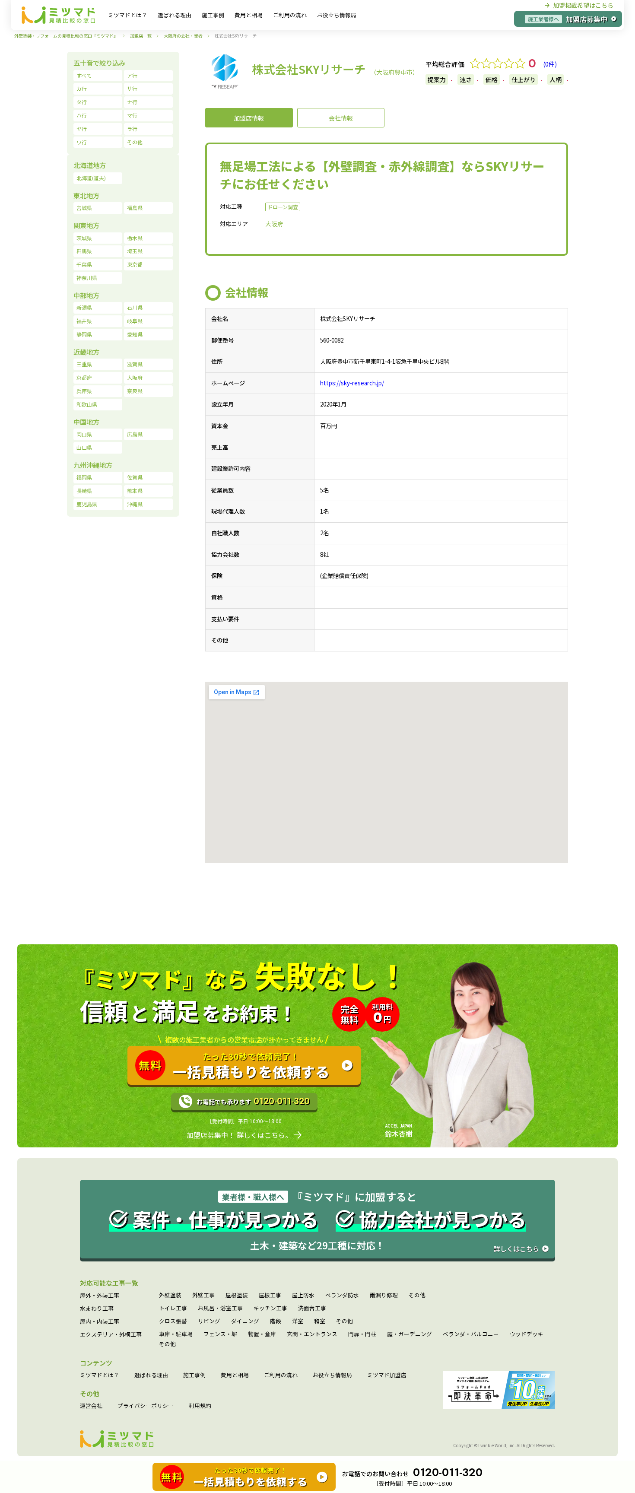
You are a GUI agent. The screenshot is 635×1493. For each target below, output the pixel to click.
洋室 (297, 1321)
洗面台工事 (312, 1308)
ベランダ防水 (342, 1295)
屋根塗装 (236, 1295)
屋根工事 (270, 1295)
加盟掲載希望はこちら (583, 5)
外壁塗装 (170, 1295)
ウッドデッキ (526, 1334)
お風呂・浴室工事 (220, 1308)
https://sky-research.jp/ (352, 383)
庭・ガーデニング (409, 1334)
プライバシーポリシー (145, 1406)
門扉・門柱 (362, 1334)
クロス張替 (173, 1321)
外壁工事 (203, 1295)
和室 (319, 1321)
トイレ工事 (173, 1308)
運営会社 (91, 1406)
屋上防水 (303, 1295)
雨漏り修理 (384, 1295)
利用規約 (200, 1406)
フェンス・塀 (220, 1334)
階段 (275, 1321)
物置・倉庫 (262, 1334)
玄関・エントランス (312, 1334)
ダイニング (245, 1321)
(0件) (550, 64)
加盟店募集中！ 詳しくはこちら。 (239, 1134)
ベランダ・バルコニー (471, 1334)
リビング (209, 1321)
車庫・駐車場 (176, 1334)
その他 (417, 1295)
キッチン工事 (270, 1308)
